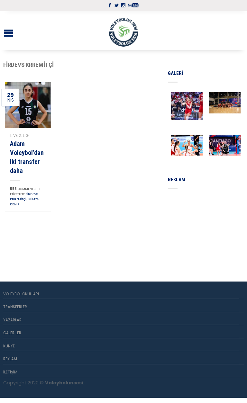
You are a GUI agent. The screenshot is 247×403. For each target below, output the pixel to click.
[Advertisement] (207, 227)
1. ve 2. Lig (19, 135)
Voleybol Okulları (21, 294)
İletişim (10, 372)
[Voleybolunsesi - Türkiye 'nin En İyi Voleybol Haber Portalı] (123, 30)
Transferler (15, 306)
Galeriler (12, 333)
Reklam (10, 359)
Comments (22, 189)
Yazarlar (12, 320)
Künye (9, 346)
